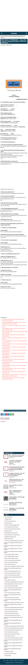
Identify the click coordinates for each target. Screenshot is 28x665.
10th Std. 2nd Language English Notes (12, 525)
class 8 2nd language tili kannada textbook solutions (13, 605)
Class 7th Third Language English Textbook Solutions (12, 600)
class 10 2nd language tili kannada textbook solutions (13, 549)
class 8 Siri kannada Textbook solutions (12, 615)
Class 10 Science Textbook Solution (11, 558)
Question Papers (8, 655)
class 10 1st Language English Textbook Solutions (14, 540)
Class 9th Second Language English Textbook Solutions (13, 35)
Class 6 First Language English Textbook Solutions (14, 581)
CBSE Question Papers (9, 538)
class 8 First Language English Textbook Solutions (14, 607)
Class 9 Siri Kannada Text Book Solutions (12, 633)
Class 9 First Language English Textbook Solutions (14, 628)
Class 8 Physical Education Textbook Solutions (13, 609)
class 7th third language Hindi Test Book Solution (14, 602)
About (8, 660)
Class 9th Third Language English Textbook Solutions (12, 649)
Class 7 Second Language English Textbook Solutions (12, 590)
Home (2, 35)
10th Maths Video (8, 519)
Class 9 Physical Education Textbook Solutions (13, 630)
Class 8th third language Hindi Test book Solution (14, 626)
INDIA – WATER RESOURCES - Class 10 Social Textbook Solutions (15, 492)
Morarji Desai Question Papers (10, 653)
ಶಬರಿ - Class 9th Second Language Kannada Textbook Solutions (16, 456)
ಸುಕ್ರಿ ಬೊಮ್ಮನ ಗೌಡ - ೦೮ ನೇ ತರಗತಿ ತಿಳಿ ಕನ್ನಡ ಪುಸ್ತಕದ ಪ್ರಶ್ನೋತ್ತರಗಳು (16, 509)
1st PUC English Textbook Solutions (11, 526)
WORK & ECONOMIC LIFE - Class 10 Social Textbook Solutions (16, 480)
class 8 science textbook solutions (11, 613)
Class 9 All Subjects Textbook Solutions (15, 486)
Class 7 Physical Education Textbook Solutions (13, 587)
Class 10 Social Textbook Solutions (11, 562)
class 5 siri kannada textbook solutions (12, 575)
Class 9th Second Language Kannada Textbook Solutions (13, 640)
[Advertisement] (14, 16)
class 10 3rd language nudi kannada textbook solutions (13, 552)
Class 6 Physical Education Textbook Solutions (13, 583)
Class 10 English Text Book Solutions (12, 554)
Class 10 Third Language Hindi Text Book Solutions (14, 566)
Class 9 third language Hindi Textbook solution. (14, 637)
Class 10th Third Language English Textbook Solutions (12, 569)
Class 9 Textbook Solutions (10, 635)
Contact (11, 660)
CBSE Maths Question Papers (10, 536)
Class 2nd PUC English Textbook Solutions (13, 571)
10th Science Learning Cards (10, 521)
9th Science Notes (8, 530)
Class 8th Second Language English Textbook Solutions (13, 621)
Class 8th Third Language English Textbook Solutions (12, 624)
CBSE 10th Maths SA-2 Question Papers (12, 534)
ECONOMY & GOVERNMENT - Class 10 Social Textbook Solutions (15, 462)
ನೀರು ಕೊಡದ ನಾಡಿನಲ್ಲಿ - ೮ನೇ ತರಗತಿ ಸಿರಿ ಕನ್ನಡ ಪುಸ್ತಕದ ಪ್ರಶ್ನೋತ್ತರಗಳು (16, 497)
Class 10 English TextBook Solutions (11, 556)
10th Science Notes (8, 523)
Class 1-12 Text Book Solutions (17, 662)
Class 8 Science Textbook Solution (11, 611)
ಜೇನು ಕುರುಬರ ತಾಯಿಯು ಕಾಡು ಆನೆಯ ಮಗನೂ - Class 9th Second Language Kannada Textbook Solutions (16, 468)
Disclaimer (16, 660)
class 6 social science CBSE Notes (11, 585)
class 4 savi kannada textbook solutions (12, 573)
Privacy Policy (21, 660)
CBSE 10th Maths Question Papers (11, 532)
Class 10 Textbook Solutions (10, 564)
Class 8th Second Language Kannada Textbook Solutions (13, 618)
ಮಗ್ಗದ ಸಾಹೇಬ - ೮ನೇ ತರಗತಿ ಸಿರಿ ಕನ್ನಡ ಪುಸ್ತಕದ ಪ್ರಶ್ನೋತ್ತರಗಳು (15, 503)
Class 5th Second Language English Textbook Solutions (13, 578)
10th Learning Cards (8, 517)
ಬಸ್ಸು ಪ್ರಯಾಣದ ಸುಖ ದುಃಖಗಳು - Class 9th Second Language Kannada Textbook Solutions (16, 474)
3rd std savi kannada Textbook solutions (12, 528)
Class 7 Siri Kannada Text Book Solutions (12, 592)
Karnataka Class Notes (9, 651)
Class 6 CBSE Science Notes (10, 579)
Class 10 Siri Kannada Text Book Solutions (13, 560)
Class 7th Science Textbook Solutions (12, 597)
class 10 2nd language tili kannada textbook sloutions (13, 543)
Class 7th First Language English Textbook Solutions (12, 595)
